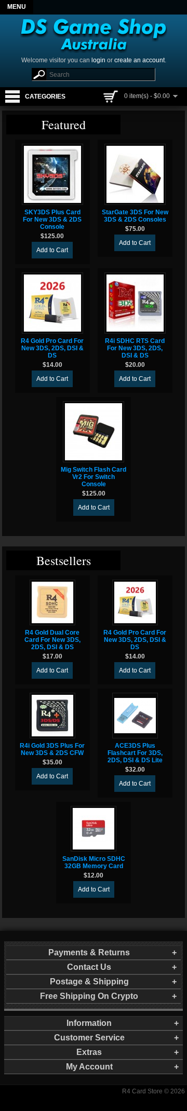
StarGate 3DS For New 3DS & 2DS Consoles (135, 216)
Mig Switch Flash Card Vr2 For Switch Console (93, 477)
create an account (139, 60)
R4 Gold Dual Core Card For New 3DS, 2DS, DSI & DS (52, 640)
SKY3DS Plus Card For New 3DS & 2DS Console (52, 219)
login (98, 60)
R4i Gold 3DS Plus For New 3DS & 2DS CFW (52, 749)
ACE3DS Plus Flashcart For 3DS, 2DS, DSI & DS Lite (135, 753)
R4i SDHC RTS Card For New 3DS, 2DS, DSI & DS (135, 348)
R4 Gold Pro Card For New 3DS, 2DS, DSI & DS (52, 348)
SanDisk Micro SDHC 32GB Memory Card (93, 862)
